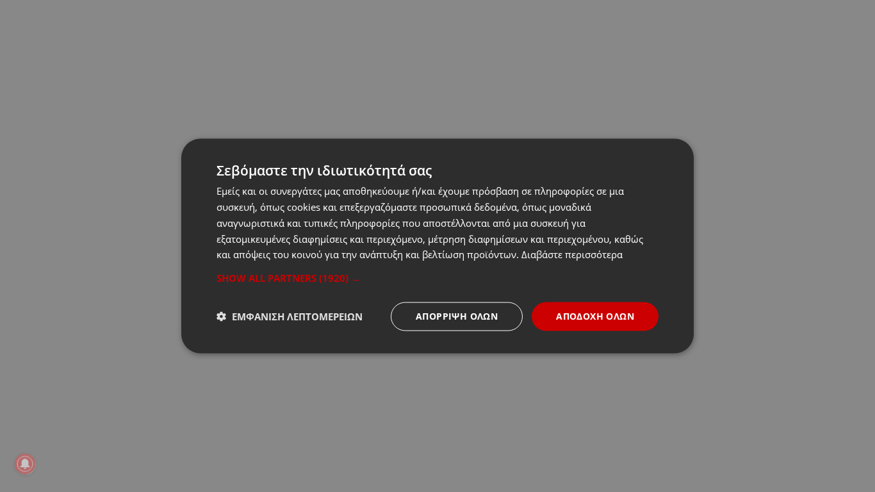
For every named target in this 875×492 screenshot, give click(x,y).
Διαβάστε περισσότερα (572, 254)
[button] (437, 278)
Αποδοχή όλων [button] (595, 316)
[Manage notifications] (25, 464)
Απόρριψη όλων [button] (457, 316)
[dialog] (437, 246)
